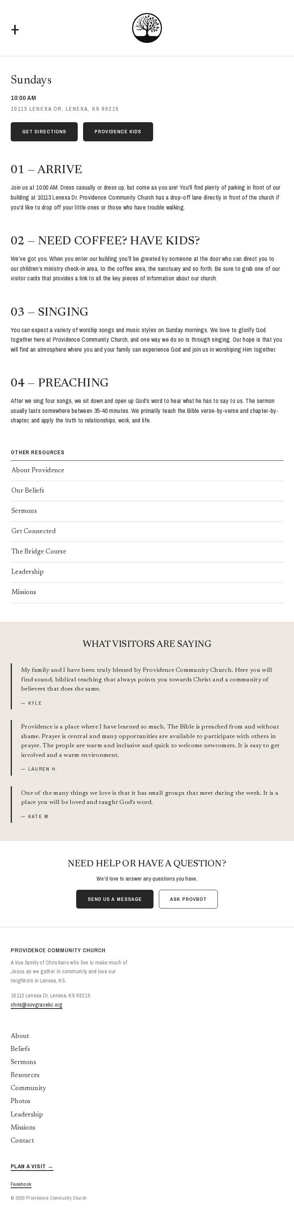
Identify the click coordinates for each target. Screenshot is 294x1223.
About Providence (38, 470)
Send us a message (115, 899)
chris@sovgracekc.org (36, 1005)
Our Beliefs (27, 491)
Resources (25, 1075)
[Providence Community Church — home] (147, 28)
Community (28, 1088)
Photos (21, 1101)
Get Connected (33, 531)
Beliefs (20, 1049)
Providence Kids (118, 131)
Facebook (21, 1183)
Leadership (27, 572)
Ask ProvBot (188, 899)
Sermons (24, 511)
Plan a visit (28, 1166)
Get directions (44, 131)
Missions (23, 592)
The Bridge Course (38, 551)
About (20, 1036)
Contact (22, 1141)
